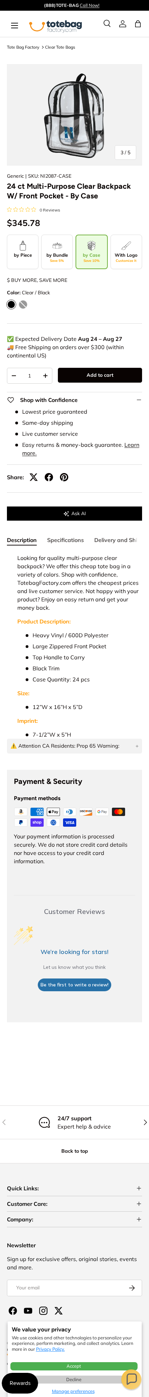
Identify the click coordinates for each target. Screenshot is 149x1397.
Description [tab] (22, 540)
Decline (73, 1379)
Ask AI (78, 513)
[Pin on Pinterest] (64, 477)
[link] (122, 23)
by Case (91, 257)
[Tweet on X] (33, 477)
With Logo (126, 257)
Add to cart (100, 375)
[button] (131, 1379)
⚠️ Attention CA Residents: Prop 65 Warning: (64, 745)
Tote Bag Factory (23, 47)
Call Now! (89, 5)
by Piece (23, 255)
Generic (15, 176)
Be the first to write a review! (74, 985)
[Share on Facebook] (48, 477)
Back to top (74, 1151)
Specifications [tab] (65, 540)
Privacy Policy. (50, 1349)
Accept (74, 1366)
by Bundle (57, 257)
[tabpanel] (74, 656)
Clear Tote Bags (60, 47)
